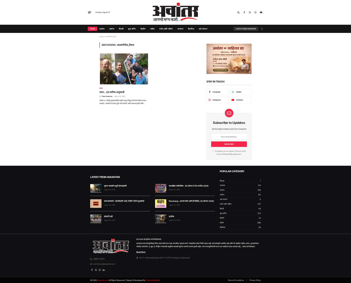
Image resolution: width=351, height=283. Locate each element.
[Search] (238, 12)
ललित (152, 29)
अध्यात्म (180, 29)
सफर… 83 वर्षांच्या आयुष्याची (111, 92)
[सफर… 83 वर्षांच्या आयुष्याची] (123, 69)
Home (92, 29)
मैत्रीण (143, 29)
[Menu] (89, 12)
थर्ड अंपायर (203, 29)
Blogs (222, 180)
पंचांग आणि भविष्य (166, 29)
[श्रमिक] (160, 219)
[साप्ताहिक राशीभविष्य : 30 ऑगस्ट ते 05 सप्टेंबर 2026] (160, 188)
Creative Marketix (153, 280)
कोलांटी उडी (108, 216)
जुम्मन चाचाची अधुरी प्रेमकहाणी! (115, 186)
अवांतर (101, 29)
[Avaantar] (175, 12)
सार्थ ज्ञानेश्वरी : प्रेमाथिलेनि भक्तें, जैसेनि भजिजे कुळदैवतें (124, 201)
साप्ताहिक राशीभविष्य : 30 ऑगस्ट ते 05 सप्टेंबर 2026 (188, 186)
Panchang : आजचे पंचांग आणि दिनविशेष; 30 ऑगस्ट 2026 (191, 201)
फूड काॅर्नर (132, 29)
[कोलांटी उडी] (95, 219)
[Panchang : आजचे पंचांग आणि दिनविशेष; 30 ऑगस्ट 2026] (160, 203)
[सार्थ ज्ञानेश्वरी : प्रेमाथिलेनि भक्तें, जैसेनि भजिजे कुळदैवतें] (95, 203)
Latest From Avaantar (246, 29)
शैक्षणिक (191, 29)
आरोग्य (111, 29)
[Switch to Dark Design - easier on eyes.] (261, 29)
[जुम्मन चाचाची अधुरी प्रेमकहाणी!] (95, 188)
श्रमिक (171, 216)
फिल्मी (121, 29)
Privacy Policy (228, 154)
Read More (140, 252)
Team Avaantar (107, 96)
